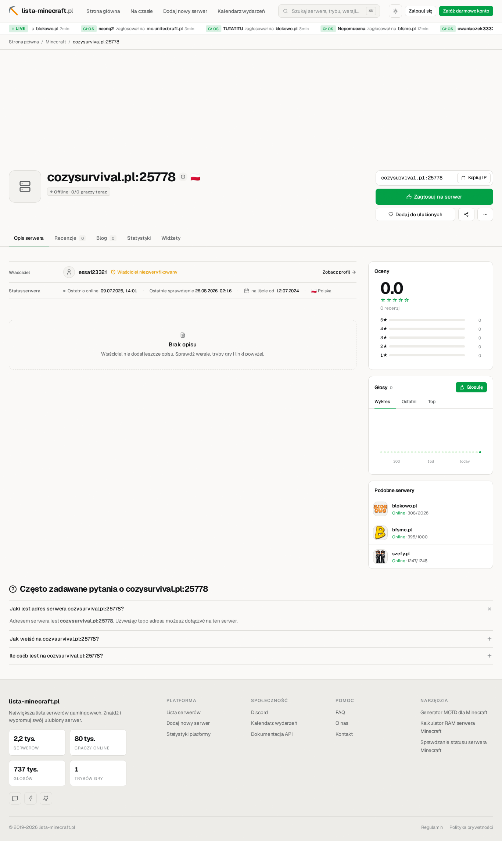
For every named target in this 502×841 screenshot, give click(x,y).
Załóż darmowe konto (466, 11)
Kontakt (344, 734)
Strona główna (103, 11)
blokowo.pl (44, 29)
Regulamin (432, 827)
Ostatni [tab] (409, 402)
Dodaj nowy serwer (185, 11)
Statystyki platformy (188, 734)
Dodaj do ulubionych (418, 214)
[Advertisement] (251, 104)
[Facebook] (30, 798)
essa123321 (93, 272)
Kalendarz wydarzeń (241, 11)
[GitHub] (46, 798)
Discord (259, 712)
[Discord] (15, 798)
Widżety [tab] (170, 238)
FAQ (340, 712)
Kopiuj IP (477, 177)
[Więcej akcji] (485, 214)
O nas (342, 723)
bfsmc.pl (403, 29)
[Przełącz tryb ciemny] (395, 11)
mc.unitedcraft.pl (162, 29)
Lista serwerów (183, 712)
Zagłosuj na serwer (438, 196)
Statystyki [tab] (139, 238)
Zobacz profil (336, 272)
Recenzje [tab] (68, 238)
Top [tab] (431, 402)
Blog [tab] (105, 238)
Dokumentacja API (272, 734)
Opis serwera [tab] (29, 238)
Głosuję (475, 387)
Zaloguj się (420, 11)
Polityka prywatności (471, 827)
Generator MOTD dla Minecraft (453, 712)
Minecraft (56, 42)
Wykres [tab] (382, 402)
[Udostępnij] (466, 214)
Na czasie (141, 11)
